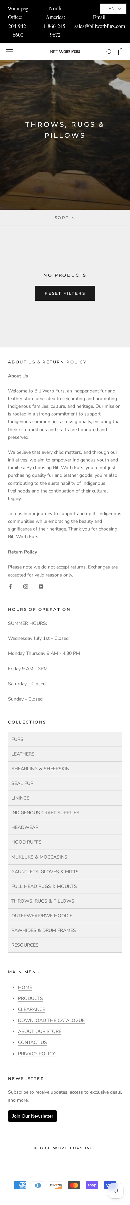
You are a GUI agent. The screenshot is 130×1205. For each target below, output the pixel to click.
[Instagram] (25, 586)
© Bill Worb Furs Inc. (64, 1148)
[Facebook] (10, 586)
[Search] (109, 51)
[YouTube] (41, 586)
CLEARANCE (31, 1009)
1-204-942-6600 (18, 25)
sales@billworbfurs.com (99, 25)
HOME (25, 987)
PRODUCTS (30, 998)
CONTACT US (32, 1042)
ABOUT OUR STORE (39, 1031)
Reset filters (65, 293)
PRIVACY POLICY (36, 1054)
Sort (63, 217)
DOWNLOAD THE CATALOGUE (51, 1020)
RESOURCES (25, 945)
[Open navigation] (9, 51)
